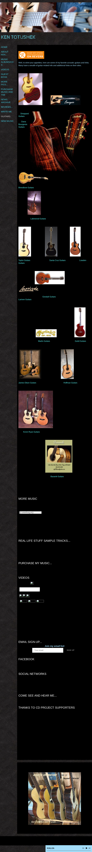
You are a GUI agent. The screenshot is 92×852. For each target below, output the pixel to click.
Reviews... (7, 107)
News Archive (6, 100)
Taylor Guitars (24, 260)
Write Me (6, 111)
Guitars (5, 116)
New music (7, 121)
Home (4, 47)
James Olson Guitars (27, 383)
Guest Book (4, 75)
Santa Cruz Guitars (57, 260)
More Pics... (4, 83)
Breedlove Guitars (26, 188)
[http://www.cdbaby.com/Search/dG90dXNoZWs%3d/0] (51, 684)
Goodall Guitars (49, 297)
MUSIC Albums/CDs (7, 62)
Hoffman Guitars (70, 383)
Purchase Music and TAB (7, 92)
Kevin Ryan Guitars (31, 432)
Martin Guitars (44, 341)
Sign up (70, 650)
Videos (5, 69)
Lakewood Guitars (38, 219)
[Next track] (89, 848)
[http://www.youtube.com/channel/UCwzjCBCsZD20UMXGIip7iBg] (58, 684)
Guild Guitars (80, 341)
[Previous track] (83, 848)
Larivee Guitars (24, 299)
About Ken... (4, 53)
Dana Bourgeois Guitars (22, 124)
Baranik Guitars (57, 477)
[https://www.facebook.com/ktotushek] (54, 684)
